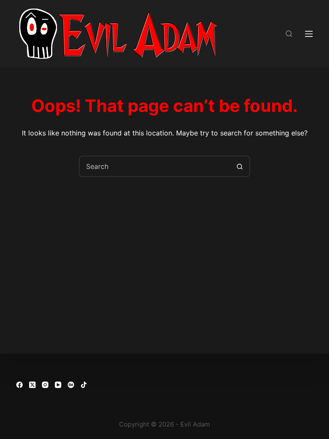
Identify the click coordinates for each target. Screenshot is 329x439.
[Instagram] (45, 385)
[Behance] (71, 385)
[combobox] (155, 166)
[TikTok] (84, 385)
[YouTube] (58, 385)
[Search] (289, 33)
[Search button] (239, 166)
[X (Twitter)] (32, 385)
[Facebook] (19, 385)
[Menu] (309, 34)
